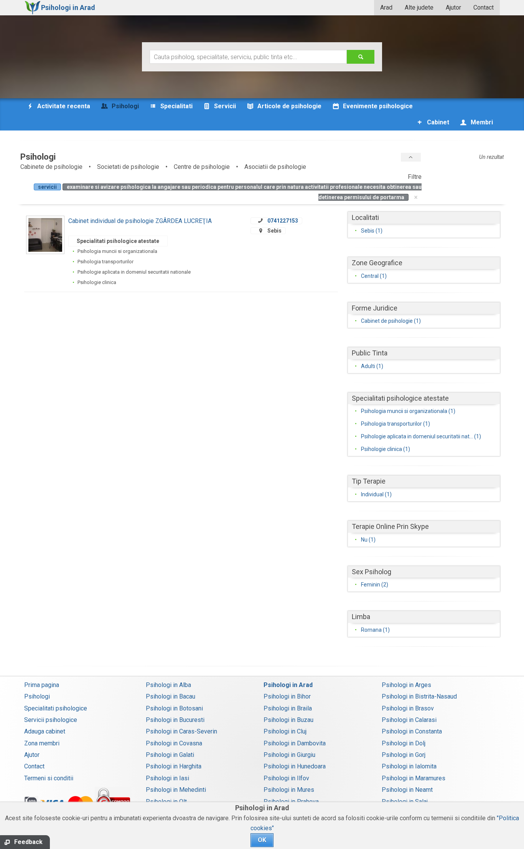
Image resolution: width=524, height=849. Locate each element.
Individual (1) (376, 494)
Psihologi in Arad (288, 685)
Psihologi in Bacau (170, 696)
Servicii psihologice (50, 719)
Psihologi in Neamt (407, 789)
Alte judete (419, 7)
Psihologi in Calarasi (409, 719)
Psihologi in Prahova (291, 801)
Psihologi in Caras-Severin (181, 731)
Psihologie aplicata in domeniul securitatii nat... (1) (421, 436)
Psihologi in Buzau (288, 719)
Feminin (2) (374, 584)
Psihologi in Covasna (174, 743)
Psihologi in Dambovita (295, 743)
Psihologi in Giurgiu (289, 754)
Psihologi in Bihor (287, 696)
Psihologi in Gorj (403, 754)
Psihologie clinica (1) (385, 449)
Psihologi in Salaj (405, 801)
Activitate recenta (63, 106)
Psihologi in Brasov (408, 708)
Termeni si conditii (48, 778)
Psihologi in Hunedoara (295, 766)
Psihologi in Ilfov (286, 778)
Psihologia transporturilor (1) (395, 424)
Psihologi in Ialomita (409, 766)
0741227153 (282, 221)
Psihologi (37, 696)
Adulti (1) (372, 366)
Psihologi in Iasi (167, 778)
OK (262, 840)
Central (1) (374, 276)
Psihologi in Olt (166, 801)
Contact (483, 7)
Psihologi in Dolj (403, 743)
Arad (386, 7)
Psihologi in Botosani (174, 708)
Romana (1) (375, 630)
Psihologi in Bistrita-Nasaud (419, 696)
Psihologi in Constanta (412, 731)
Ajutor (453, 7)
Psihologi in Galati (170, 754)
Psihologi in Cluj (285, 731)
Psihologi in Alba (168, 685)
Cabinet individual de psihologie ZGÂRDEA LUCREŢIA (140, 221)
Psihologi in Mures (289, 789)
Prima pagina (41, 685)
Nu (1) (368, 540)
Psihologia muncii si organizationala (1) (408, 411)
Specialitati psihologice (55, 708)
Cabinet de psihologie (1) (391, 321)
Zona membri (41, 743)
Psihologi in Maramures (413, 778)
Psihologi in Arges (406, 685)
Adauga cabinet (44, 731)
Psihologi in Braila (288, 708)
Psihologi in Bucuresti (175, 719)
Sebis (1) (371, 231)
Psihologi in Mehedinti (176, 789)
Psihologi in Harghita (173, 766)
